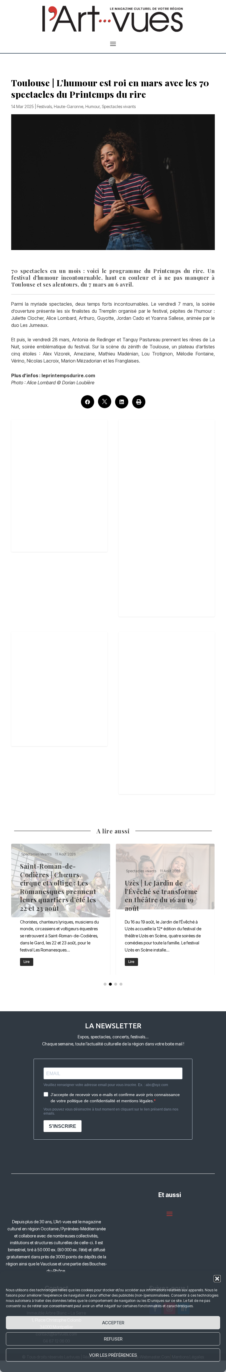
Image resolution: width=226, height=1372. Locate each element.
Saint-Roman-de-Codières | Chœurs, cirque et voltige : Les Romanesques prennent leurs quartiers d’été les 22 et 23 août (60, 909)
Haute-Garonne (68, 106)
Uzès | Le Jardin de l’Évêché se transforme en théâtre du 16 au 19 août (165, 909)
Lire (27, 961)
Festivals (44, 106)
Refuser (113, 1339)
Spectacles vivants (119, 106)
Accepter (113, 1322)
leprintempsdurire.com (68, 375)
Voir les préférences (113, 1355)
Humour (92, 106)
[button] (217, 1279)
